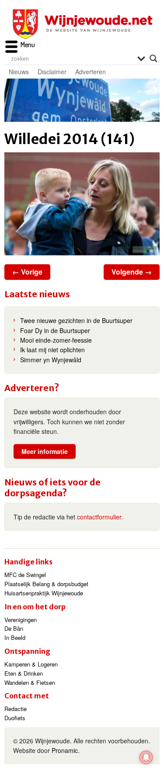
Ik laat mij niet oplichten (52, 349)
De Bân (13, 628)
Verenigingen (20, 619)
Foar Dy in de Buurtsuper (55, 330)
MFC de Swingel (25, 574)
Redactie (15, 708)
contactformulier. (100, 516)
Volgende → (132, 272)
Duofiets (14, 718)
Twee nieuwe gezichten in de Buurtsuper (76, 320)
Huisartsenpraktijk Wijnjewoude (43, 593)
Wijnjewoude (82, 24)
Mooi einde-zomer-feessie (56, 340)
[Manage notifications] (146, 757)
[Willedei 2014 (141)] (82, 204)
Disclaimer (52, 71)
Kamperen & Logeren (31, 664)
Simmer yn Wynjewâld (50, 359)
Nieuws (19, 71)
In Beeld (14, 637)
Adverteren (90, 71)
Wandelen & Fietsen (29, 682)
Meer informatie (44, 451)
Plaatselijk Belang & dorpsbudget (46, 584)
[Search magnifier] (153, 58)
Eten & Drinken (23, 673)
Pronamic (65, 750)
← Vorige (27, 272)
